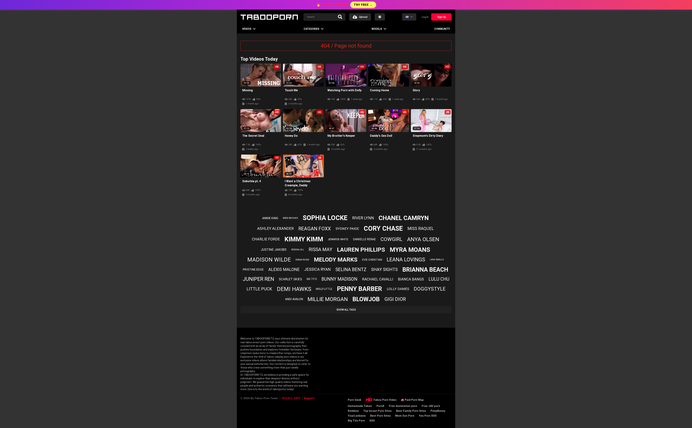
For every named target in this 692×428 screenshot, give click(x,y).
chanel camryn (404, 217)
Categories (311, 28)
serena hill (297, 249)
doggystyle (430, 289)
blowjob (366, 299)
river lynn (363, 218)
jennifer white (338, 239)
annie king (270, 218)
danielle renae (364, 239)
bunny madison (339, 279)
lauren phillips (361, 249)
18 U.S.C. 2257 (290, 398)
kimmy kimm (304, 239)
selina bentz (350, 269)
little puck (259, 288)
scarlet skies (290, 279)
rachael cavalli (377, 279)
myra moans (410, 249)
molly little (324, 288)
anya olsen (423, 239)
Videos (246, 28)
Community (442, 28)
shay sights (384, 269)
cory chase (383, 228)
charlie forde (266, 239)
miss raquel (420, 228)
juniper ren (258, 279)
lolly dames (398, 289)
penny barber (359, 289)
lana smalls (437, 259)
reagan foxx (314, 229)
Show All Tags (346, 309)
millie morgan (328, 299)
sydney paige (347, 229)
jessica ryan (317, 269)
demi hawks (294, 289)
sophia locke (325, 218)
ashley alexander (275, 228)
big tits (312, 279)
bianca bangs (411, 279)
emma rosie (302, 259)
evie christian (372, 259)
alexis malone (284, 269)
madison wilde (269, 259)
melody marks (336, 259)
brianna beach (425, 269)
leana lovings (406, 259)
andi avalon (294, 299)
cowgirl (391, 239)
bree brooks (290, 218)
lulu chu (439, 279)
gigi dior (395, 299)
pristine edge (253, 269)
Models (377, 28)
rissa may (320, 249)
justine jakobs (274, 249)
